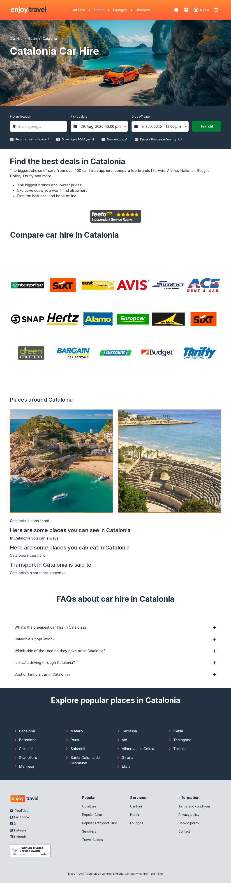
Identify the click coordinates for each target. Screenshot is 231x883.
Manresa (26, 766)
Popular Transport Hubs (100, 823)
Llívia (126, 766)
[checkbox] (12, 139)
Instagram (20, 830)
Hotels (99, 10)
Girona (127, 757)
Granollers (28, 757)
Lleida (178, 731)
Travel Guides (92, 840)
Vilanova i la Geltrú (138, 748)
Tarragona (182, 740)
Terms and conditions (194, 806)
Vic (124, 740)
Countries (89, 806)
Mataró (76, 731)
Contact (184, 831)
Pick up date (79, 116)
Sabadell (77, 748)
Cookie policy (188, 823)
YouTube (21, 810)
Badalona (27, 731)
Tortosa (180, 748)
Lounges (120, 10)
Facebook (21, 817)
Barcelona (28, 740)
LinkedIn (20, 837)
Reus (74, 740)
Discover (143, 10)
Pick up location (20, 116)
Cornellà (26, 748)
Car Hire (78, 10)
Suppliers (89, 831)
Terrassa (129, 731)
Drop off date (141, 116)
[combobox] (40, 126)
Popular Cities (92, 815)
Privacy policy (188, 815)
